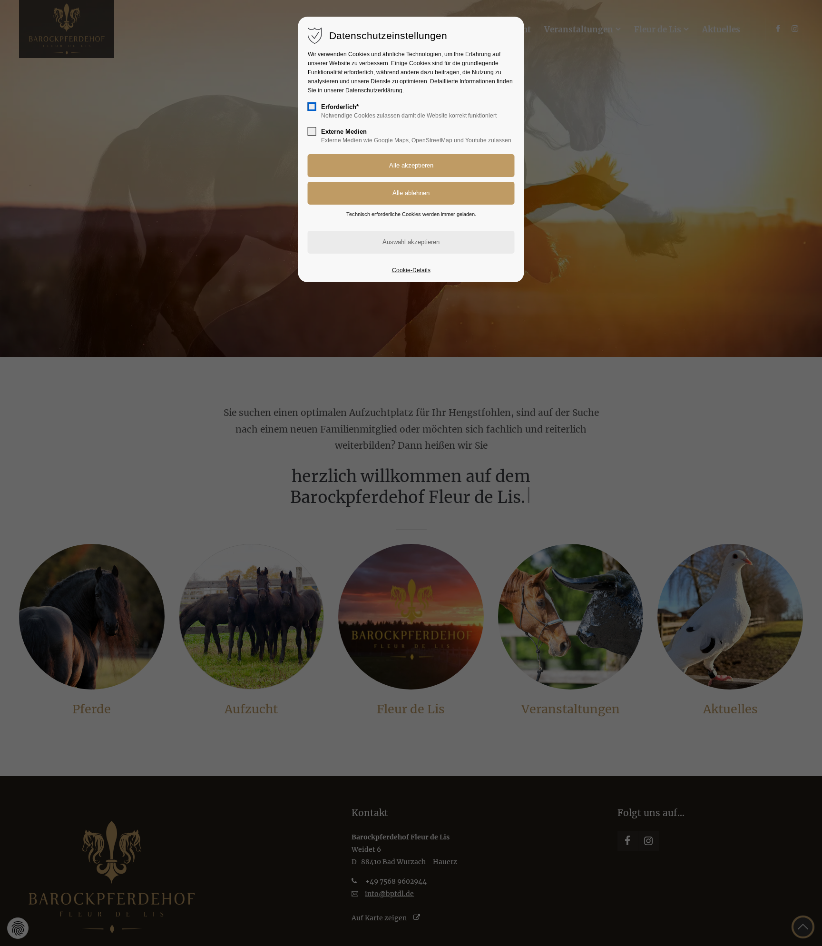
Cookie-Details (411, 270)
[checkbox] (312, 106)
